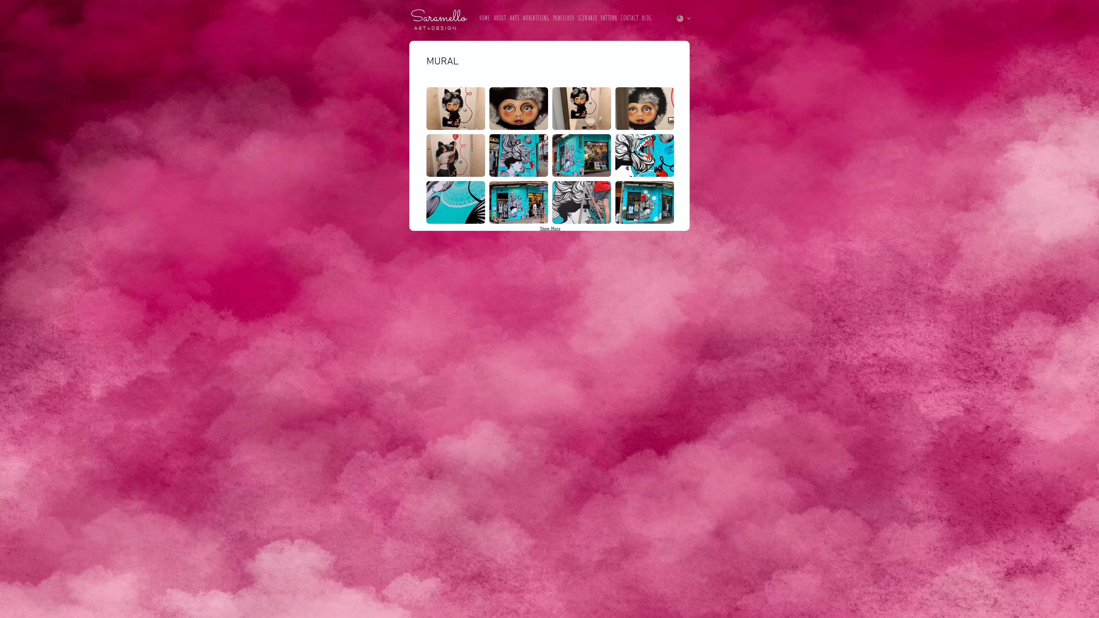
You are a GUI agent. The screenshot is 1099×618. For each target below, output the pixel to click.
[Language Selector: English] (683, 18)
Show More (550, 228)
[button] (500, 18)
